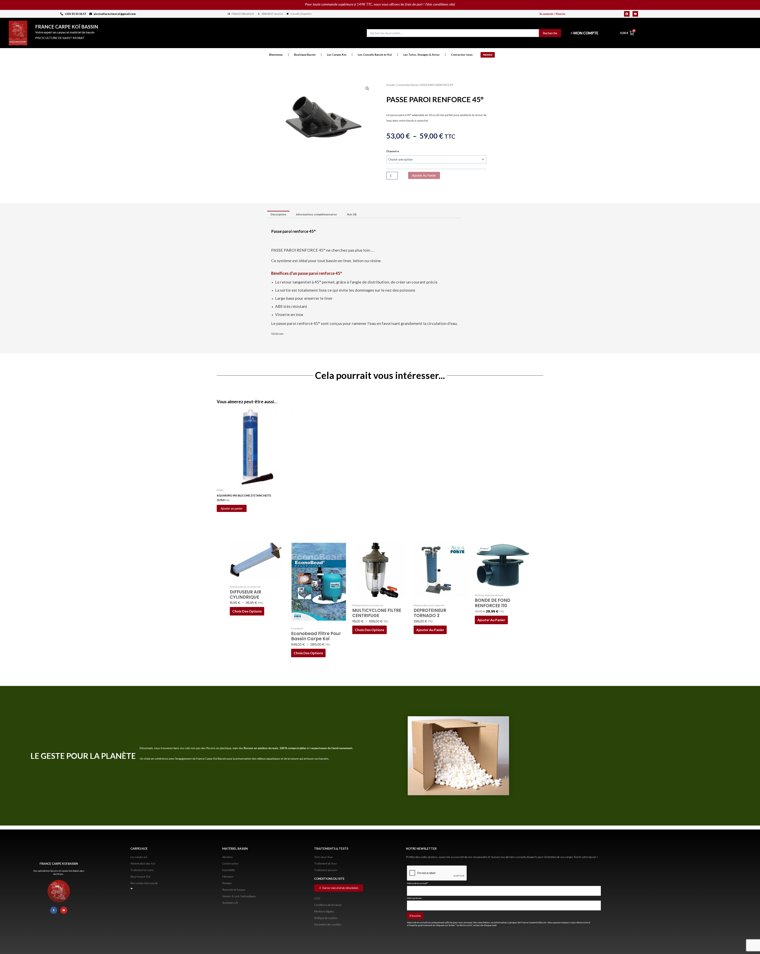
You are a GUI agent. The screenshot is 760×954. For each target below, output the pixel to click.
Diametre (392, 151)
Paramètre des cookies (327, 924)
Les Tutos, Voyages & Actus (421, 54)
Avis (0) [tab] (351, 214)
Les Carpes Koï (336, 54)
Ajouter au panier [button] (232, 508)
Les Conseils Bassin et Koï (375, 54)
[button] (367, 88)
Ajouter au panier (424, 175)
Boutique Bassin (304, 54)
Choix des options (247, 611)
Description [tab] (278, 214)
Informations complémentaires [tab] (316, 214)
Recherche (550, 33)
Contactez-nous (462, 54)
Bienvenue (276, 54)
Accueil (390, 85)
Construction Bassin (407, 85)
